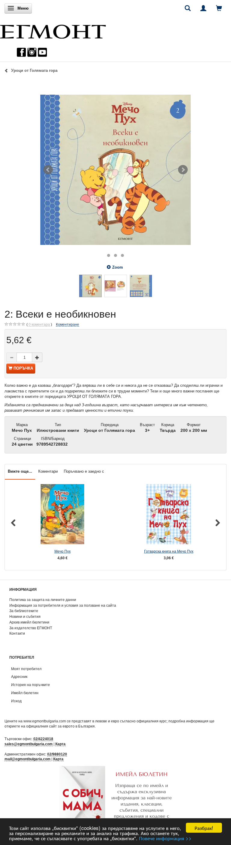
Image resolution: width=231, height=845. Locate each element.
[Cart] (218, 8)
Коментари (48, 471)
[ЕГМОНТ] (53, 30)
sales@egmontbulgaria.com (29, 744)
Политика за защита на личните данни (42, 600)
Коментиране (67, 324)
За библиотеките (23, 611)
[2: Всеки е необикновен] (115, 170)
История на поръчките (30, 685)
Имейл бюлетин (24, 693)
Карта (60, 744)
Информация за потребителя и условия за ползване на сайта (62, 605)
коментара (39, 324)
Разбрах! (204, 827)
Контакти (17, 633)
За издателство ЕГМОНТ (30, 628)
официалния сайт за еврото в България (60, 726)
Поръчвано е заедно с (84, 471)
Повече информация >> (165, 838)
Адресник (19, 677)
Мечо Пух (62, 551)
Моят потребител (26, 669)
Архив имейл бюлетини (29, 622)
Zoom (117, 267)
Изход (16, 701)
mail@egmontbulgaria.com (28, 759)
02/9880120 (57, 754)
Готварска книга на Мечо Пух (168, 551)
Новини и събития (25, 616)
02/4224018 (43, 739)
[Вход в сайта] (203, 8)
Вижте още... (20, 471)
